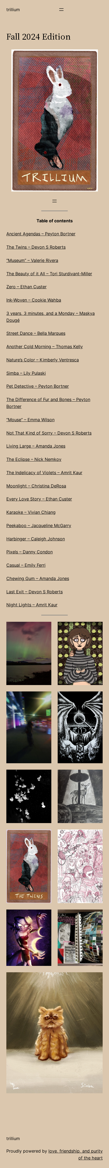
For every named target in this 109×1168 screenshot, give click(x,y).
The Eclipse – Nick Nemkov (33, 459)
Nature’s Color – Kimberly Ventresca (42, 359)
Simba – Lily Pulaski (26, 373)
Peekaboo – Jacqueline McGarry (38, 525)
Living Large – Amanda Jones (35, 446)
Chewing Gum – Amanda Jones (37, 578)
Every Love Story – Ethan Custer (39, 499)
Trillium (13, 9)
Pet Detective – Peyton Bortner (37, 386)
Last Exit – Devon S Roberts (34, 591)
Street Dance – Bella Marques (35, 333)
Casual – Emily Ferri (26, 565)
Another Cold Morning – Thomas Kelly (44, 346)
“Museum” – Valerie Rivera (32, 260)
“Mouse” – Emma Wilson (30, 419)
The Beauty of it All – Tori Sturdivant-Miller (49, 273)
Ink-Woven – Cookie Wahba (33, 300)
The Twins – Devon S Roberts (36, 247)
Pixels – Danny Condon (29, 551)
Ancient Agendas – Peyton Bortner (40, 233)
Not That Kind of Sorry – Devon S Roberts (49, 433)
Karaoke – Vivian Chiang (31, 512)
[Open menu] (61, 9)
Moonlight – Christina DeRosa (36, 486)
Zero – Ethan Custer (26, 286)
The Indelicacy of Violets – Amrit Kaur (44, 472)
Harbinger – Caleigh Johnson (35, 538)
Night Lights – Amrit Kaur (31, 604)
